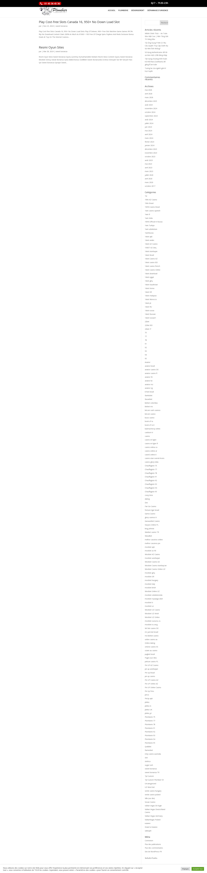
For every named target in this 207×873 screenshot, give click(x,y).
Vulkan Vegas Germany (154, 816)
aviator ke (148, 381)
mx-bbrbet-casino (151, 636)
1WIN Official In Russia (153, 222)
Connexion (149, 840)
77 (146, 336)
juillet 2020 (149, 175)
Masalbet (148, 536)
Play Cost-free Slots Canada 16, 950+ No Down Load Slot (79, 22)
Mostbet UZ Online (152, 617)
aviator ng (149, 388)
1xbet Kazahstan (151, 284)
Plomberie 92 (150, 732)
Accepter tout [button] (198, 869)
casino (147, 436)
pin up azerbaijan (151, 669)
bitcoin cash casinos (152, 410)
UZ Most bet (150, 787)
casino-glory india (151, 462)
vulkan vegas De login (153, 805)
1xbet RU (148, 307)
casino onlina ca (151, 447)
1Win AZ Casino (151, 199)
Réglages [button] (185, 869)
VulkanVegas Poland (152, 820)
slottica (147, 761)
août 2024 (149, 119)
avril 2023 (148, 167)
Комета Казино (151, 827)
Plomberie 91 (150, 728)
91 (146, 344)
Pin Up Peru (149, 691)
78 (146, 340)
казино (147, 823)
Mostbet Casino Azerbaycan (156, 565)
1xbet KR (148, 292)
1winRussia (149, 233)
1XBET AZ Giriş (150, 247)
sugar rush (149, 765)
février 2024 (149, 142)
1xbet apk (148, 236)
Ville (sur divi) (150, 798)
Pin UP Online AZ (151, 684)
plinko (147, 702)
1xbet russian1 (150, 318)
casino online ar (151, 451)
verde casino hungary (153, 791)
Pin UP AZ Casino (151, 665)
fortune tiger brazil (152, 510)
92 (146, 347)
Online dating (150, 643)
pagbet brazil (150, 654)
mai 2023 (148, 164)
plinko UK (148, 709)
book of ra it (149, 425)
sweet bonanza (61, 26)
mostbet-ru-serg (151, 624)
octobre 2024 (150, 112)
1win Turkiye (150, 225)
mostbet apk (150, 547)
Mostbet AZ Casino (152, 554)
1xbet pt (148, 303)
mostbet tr (149, 602)
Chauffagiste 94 (151, 488)
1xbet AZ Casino (151, 244)
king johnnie (149, 528)
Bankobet (148, 395)
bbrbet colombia (151, 403)
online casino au (151, 639)
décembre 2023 (151, 149)
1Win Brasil (149, 203)
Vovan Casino (150, 802)
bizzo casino (149, 418)
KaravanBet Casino (152, 521)
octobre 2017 (150, 186)
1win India (149, 218)
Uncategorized (150, 783)
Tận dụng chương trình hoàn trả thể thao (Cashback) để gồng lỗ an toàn (156, 62)
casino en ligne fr (151, 443)
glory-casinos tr (151, 517)
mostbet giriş (150, 573)
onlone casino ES (151, 647)
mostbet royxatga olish (154, 599)
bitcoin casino (150, 414)
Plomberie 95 (150, 743)
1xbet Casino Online (152, 270)
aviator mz (149, 384)
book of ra (149, 421)
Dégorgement (137, 11)
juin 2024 (148, 127)
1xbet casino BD (151, 262)
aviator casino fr (151, 373)
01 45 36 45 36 (52, 3)
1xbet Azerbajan (151, 251)
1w (146, 196)
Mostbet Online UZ (152, 591)
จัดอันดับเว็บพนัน (151, 858)
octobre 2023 (150, 156)
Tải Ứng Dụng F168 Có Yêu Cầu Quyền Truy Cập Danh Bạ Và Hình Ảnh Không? (156, 46)
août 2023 (149, 160)
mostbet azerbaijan (152, 558)
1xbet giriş (149, 281)
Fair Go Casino (150, 506)
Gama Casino (150, 514)
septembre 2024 (151, 116)
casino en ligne (150, 440)
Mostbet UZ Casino (152, 610)
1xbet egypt (149, 277)
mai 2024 (148, 130)
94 (146, 355)
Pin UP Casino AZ (151, 680)
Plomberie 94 (150, 739)
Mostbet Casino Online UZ (155, 569)
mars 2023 (149, 171)
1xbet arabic (149, 240)
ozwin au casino (151, 650)
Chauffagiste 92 (151, 480)
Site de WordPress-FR (153, 851)
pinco (147, 695)
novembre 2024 (151, 108)
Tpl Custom (149, 776)
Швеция (148, 831)
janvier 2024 (149, 145)
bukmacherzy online (152, 429)
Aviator (147, 362)
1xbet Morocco (151, 299)
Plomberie (123, 11)
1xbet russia (149, 310)
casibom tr (149, 432)
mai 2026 (148, 90)
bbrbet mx (149, 406)
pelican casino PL (151, 661)
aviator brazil (150, 366)
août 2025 (149, 105)
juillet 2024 (149, 123)
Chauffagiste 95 (151, 491)
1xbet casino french (152, 266)
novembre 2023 (151, 153)
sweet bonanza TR (152, 772)
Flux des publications (153, 844)
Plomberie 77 (150, 721)
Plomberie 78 (150, 724)
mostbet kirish (150, 587)
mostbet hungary (151, 580)
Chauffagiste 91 (151, 477)
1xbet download (151, 273)
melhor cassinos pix (152, 543)
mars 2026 (149, 97)
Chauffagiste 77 (151, 469)
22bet (147, 321)
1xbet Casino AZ (151, 259)
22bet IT (148, 329)
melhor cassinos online (154, 539)
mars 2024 (149, 138)
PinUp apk (149, 698)
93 (146, 351)
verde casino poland (152, 794)
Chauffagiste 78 (151, 473)
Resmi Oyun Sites (51, 47)
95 (146, 358)
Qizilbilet (148, 746)
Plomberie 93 (150, 735)
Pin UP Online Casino (153, 687)
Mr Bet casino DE (151, 628)
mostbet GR (149, 576)
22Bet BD (148, 325)
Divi (146, 502)
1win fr (147, 214)
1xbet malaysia (150, 295)
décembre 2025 (151, 101)
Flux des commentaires (154, 848)
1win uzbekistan (151, 229)
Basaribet (148, 399)
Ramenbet (149, 750)
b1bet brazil (149, 392)
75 (146, 332)
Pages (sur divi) (151, 658)
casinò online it (150, 454)
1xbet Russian (150, 314)
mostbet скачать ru (152, 621)
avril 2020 (148, 178)
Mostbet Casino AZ (152, 562)
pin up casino (150, 676)
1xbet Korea (149, 288)
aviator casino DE (151, 369)
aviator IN (148, 377)
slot (146, 757)
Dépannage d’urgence (157, 11)
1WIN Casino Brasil (152, 207)
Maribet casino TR (152, 532)
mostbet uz (149, 606)
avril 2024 (148, 134)
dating (147, 499)
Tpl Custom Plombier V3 (154, 780)
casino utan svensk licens (154, 458)
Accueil (111, 11)
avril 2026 (148, 94)
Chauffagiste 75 (151, 466)
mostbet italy (150, 584)
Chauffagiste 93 (151, 484)
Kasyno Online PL (151, 525)
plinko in (148, 706)
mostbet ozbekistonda (153, 595)
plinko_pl (148, 713)
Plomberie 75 (150, 717)
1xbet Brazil (149, 255)
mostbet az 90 (150, 550)
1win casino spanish (152, 211)
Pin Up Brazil (150, 673)
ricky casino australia (153, 754)
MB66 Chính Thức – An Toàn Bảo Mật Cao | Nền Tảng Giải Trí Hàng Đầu (156, 36)
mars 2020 (149, 182)
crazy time (149, 495)
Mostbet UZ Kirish (152, 613)
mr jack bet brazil (151, 632)
